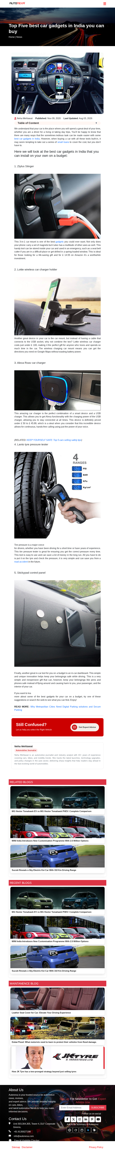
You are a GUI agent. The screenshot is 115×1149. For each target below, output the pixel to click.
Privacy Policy (96, 1147)
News (19, 37)
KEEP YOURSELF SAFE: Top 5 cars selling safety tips (54, 440)
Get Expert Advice (87, 727)
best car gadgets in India (27, 139)
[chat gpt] (69, 1130)
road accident (21, 562)
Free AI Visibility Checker (26, 1140)
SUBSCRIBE (97, 1107)
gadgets (60, 242)
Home (12, 37)
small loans (63, 142)
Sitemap (16, 1147)
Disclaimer (27, 1147)
